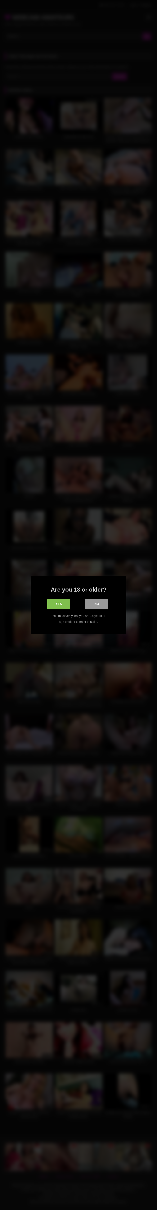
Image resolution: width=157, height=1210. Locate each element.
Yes (59, 604)
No (96, 604)
